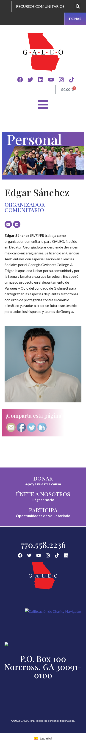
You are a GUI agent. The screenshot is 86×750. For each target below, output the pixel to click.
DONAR (43, 478)
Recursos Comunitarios (40, 6)
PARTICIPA (43, 510)
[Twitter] (30, 79)
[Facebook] (20, 79)
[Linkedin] (41, 79)
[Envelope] (8, 224)
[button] (77, 6)
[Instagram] (61, 79)
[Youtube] (51, 79)
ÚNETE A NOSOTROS (43, 494)
